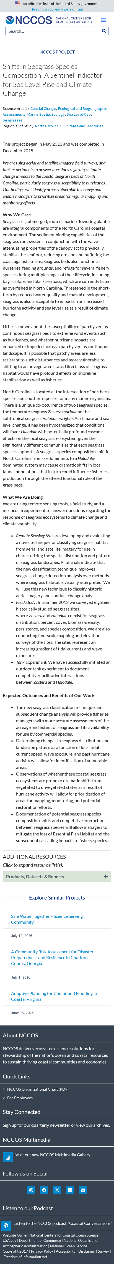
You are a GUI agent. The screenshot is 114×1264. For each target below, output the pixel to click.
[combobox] (53, 31)
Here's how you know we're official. (57, 9)
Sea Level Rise (79, 114)
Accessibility (66, 1251)
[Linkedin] (70, 1190)
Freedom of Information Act (25, 1257)
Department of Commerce (40, 1240)
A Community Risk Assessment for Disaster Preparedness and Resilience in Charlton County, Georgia (52, 957)
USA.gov (9, 1240)
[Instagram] (31, 1190)
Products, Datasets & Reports (35, 876)
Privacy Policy (42, 1251)
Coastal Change (43, 108)
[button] (103, 20)
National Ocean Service (68, 1246)
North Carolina (46, 125)
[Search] (104, 31)
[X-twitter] (57, 1190)
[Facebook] (44, 1190)
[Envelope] (83, 1190)
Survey (103, 1251)
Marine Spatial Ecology (46, 114)
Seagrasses (13, 120)
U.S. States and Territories (81, 125)
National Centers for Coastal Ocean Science (64, 1235)
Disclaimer (86, 1251)
